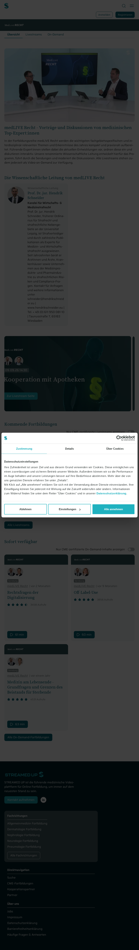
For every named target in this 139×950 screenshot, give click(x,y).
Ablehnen (25, 509)
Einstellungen (67, 509)
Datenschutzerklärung (111, 493)
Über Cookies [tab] (115, 448)
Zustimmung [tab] (24, 448)
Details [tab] (69, 448)
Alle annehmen (113, 509)
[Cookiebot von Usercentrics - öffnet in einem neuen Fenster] (119, 438)
